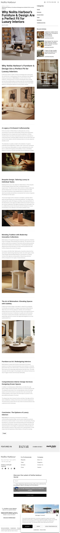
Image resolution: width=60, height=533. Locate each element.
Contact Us (40, 465)
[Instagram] (2, 468)
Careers (39, 467)
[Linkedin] (14, 468)
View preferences (51, 526)
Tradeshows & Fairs (41, 22)
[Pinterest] (5, 468)
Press (22, 467)
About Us (39, 460)
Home (3, 6)
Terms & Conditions (5, 528)
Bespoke (23, 460)
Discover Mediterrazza (9, 517)
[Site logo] (8, 2)
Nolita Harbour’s (5, 417)
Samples (23, 465)
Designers (39, 12)
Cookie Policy (36, 529)
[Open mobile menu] (58, 2)
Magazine (39, 462)
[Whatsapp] (11, 468)
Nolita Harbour (16, 78)
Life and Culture (40, 14)
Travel (7, 6)
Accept (27, 526)
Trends (38, 9)
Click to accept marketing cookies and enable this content (30, 489)
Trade (22, 462)
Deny (38, 526)
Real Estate (39, 20)
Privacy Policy (43, 529)
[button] (57, 515)
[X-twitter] (8, 468)
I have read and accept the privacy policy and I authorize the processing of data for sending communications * (30, 484)
